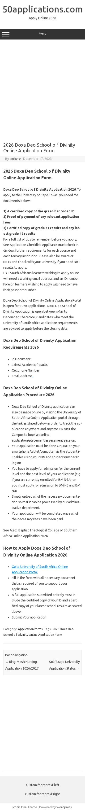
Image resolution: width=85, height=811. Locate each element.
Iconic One (20, 807)
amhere (15, 159)
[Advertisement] (42, 89)
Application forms (30, 629)
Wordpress (64, 807)
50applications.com (42, 9)
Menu (42, 33)
